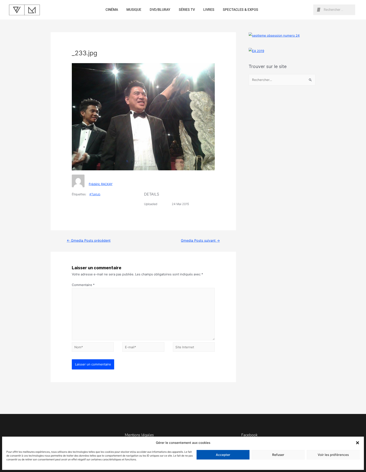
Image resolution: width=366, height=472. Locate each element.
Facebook (249, 434)
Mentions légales (139, 434)
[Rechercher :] (282, 80)
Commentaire (83, 285)
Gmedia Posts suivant (200, 241)
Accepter (223, 455)
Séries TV (187, 10)
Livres (208, 10)
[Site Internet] (194, 348)
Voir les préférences (333, 455)
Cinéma (111, 10)
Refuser (278, 455)
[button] (357, 443)
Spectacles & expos (240, 10)
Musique (133, 10)
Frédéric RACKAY (100, 184)
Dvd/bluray (160, 10)
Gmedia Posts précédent (89, 241)
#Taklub (94, 194)
